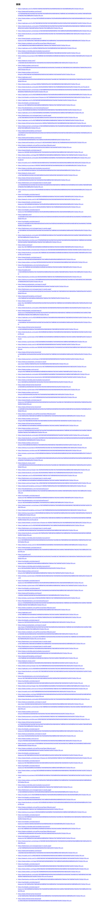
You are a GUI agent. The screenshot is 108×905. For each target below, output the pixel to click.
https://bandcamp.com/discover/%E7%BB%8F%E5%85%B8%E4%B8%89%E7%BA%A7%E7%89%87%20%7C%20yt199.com (53, 879)
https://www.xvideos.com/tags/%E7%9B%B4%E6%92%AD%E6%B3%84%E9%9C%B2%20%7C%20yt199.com (49, 871)
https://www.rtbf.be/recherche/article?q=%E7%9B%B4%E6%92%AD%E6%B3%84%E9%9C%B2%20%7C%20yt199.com (52, 366)
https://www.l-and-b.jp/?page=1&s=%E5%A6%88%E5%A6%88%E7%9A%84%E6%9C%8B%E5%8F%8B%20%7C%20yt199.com (54, 686)
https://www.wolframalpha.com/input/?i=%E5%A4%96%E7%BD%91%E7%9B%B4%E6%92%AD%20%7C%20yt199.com (52, 142)
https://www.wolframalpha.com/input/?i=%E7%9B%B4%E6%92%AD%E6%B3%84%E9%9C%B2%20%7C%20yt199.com (52, 510)
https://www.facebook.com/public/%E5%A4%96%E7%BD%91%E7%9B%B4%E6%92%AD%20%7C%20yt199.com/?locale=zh (53, 87)
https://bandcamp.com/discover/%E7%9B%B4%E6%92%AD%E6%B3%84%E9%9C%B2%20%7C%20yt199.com (49, 450)
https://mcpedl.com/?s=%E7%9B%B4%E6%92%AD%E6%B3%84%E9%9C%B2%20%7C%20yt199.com (47, 691)
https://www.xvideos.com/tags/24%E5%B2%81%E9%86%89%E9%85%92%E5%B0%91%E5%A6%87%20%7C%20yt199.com (53, 869)
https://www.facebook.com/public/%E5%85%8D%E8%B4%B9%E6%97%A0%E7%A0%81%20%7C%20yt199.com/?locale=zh (53, 435)
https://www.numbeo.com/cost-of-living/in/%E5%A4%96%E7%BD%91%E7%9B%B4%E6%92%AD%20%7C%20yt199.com (53, 688)
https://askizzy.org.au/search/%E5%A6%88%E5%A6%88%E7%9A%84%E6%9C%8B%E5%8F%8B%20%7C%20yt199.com (52, 812)
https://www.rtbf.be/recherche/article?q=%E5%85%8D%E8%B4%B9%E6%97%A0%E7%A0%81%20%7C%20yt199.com (52, 377)
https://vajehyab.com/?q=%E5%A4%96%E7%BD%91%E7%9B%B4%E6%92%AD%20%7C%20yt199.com (47, 475)
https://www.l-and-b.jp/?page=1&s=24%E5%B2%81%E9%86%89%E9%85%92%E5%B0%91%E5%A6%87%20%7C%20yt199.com (54, 483)
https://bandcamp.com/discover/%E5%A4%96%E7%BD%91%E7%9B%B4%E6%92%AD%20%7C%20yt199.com (50, 277)
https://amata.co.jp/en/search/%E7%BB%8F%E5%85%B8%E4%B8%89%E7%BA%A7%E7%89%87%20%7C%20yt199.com (52, 585)
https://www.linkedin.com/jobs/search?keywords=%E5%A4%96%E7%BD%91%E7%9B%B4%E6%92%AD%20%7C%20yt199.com (55, 758)
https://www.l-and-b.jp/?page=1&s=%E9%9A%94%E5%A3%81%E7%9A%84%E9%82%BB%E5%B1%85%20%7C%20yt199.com (54, 470)
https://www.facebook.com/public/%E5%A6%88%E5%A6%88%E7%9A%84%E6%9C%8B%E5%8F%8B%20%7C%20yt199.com (54, 374)
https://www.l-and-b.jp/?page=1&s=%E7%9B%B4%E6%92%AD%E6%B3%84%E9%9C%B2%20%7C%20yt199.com (50, 666)
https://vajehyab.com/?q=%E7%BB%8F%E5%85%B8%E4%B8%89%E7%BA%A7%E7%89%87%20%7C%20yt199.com (51, 120)
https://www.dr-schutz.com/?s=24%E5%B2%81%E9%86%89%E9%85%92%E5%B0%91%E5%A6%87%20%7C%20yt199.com (53, 858)
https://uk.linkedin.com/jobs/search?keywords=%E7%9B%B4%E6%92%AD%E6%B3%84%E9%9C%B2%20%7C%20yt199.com (54, 97)
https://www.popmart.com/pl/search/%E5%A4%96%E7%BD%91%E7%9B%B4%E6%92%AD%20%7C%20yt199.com (51, 716)
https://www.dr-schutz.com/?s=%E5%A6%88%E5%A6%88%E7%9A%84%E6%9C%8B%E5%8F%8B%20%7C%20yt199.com (52, 545)
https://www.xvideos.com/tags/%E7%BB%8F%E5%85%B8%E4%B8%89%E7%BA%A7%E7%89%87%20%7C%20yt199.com (53, 155)
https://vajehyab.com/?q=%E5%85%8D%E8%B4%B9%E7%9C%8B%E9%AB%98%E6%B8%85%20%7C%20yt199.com (51, 525)
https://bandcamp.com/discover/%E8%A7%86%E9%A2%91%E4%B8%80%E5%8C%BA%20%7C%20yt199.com (49, 617)
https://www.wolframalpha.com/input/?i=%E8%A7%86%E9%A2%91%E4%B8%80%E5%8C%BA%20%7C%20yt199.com (52, 486)
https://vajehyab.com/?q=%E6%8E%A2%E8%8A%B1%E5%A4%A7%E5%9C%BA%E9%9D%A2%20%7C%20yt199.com (51, 668)
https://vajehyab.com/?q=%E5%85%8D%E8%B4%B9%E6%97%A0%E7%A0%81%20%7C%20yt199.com (47, 100)
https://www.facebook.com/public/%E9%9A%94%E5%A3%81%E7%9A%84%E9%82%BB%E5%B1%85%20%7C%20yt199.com (54, 699)
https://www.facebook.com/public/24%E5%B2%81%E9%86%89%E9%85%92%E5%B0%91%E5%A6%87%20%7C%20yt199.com (54, 308)
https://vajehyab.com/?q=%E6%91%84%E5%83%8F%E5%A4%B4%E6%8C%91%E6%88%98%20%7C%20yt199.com (51, 8)
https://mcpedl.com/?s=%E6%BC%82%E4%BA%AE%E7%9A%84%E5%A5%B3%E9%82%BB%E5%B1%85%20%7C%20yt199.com (54, 162)
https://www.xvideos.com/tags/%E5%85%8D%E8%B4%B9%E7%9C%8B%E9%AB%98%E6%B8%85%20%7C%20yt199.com (53, 861)
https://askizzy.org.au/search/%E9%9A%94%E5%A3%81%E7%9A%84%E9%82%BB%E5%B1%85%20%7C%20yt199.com (52, 447)
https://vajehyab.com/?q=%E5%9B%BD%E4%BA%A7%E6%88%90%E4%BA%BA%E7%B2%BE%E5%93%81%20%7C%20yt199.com (55, 317)
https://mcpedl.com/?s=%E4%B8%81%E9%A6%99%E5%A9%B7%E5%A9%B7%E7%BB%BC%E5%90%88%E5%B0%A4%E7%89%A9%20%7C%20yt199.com (55, 322)
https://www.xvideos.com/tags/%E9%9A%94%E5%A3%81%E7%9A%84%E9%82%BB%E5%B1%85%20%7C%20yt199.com (53, 262)
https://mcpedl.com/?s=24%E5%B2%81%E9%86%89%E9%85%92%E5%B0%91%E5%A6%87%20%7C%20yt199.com (51, 855)
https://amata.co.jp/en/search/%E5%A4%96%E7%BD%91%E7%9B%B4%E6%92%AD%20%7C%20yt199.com (49, 598)
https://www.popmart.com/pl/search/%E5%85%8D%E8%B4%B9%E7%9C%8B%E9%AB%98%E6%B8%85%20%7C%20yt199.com (55, 31)
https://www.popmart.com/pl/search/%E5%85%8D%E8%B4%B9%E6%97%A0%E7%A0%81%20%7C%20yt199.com (51, 359)
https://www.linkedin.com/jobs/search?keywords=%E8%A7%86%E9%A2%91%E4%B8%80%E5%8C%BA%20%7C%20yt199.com (54, 522)
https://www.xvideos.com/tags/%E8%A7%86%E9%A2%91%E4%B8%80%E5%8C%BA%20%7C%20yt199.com (49, 84)
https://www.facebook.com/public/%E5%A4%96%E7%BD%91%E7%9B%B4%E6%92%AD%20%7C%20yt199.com (50, 472)
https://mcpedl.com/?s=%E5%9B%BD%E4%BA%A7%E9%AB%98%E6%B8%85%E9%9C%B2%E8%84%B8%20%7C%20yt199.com (54, 794)
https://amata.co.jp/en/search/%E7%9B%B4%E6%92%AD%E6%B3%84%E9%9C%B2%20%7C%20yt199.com (49, 389)
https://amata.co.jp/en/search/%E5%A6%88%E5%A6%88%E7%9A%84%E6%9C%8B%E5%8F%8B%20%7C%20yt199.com (52, 341)
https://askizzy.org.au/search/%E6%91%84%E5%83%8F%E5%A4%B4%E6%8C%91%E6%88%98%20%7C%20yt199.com (52, 165)
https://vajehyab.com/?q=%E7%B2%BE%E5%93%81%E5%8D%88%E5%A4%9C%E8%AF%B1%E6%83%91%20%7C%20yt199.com (54, 23)
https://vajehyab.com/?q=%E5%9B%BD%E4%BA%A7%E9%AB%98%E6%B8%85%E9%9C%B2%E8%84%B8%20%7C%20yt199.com (55, 94)
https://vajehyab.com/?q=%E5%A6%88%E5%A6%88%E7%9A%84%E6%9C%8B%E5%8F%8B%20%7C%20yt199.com (51, 112)
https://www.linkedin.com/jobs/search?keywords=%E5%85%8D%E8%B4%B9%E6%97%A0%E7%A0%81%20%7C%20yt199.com (55, 250)
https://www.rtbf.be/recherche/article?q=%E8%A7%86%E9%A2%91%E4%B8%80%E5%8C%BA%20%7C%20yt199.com (52, 123)
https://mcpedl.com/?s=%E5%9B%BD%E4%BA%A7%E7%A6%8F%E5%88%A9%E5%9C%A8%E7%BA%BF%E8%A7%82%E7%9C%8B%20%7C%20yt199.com (55, 272)
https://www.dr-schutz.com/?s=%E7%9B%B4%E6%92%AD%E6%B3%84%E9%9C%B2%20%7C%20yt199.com (49, 199)
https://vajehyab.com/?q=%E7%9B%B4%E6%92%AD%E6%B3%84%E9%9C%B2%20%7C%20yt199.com (47, 397)
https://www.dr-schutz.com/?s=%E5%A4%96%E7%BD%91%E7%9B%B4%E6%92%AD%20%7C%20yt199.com (49, 207)
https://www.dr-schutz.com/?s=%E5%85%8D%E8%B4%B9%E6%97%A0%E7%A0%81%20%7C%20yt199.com (49, 344)
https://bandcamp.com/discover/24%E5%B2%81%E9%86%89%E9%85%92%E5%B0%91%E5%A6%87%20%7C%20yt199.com (54, 719)
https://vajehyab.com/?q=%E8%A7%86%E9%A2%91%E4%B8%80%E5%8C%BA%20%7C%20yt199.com (47, 48)
